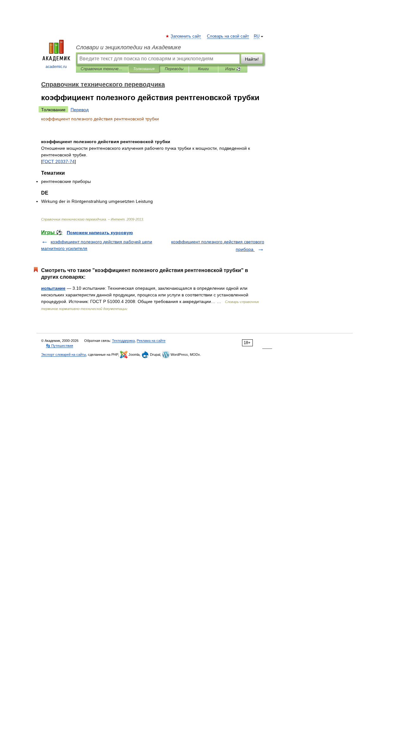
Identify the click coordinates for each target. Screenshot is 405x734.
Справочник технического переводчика (102, 69)
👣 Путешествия (59, 346)
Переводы (174, 69)
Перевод (80, 109)
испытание (53, 288)
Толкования (143, 69)
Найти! (252, 59)
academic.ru (56, 66)
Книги (203, 69)
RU (256, 36)
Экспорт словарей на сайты (63, 354)
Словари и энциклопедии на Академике (128, 47)
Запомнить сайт (186, 36)
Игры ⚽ (233, 69)
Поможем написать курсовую (100, 232)
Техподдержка (123, 341)
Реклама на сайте (151, 341)
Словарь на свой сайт (228, 36)
